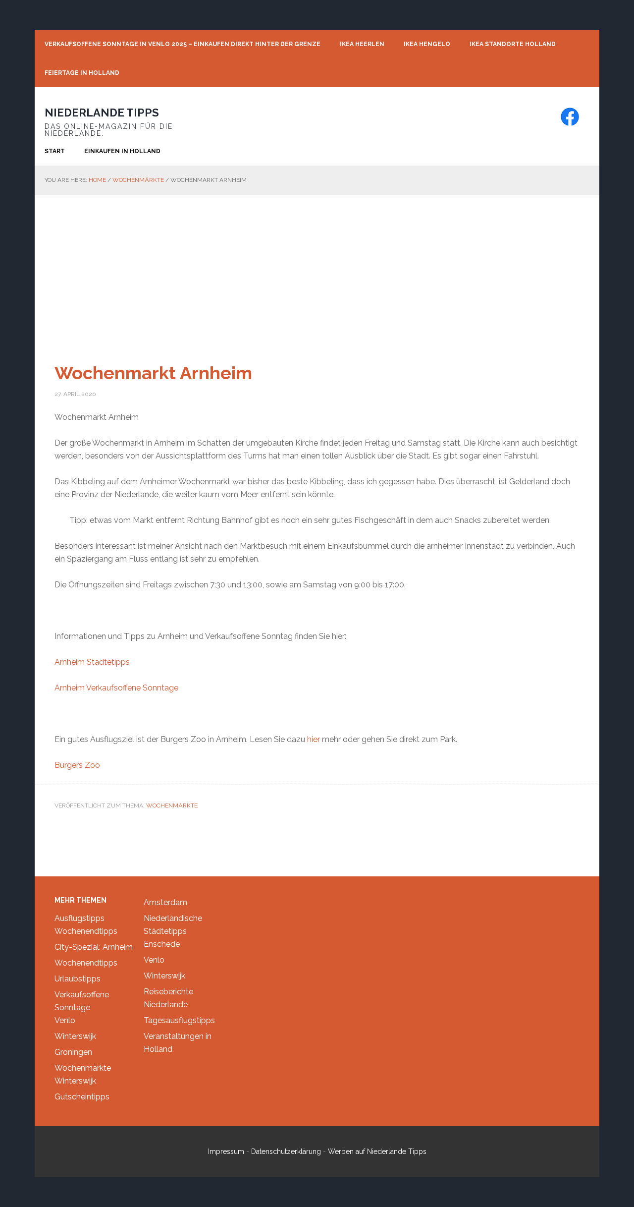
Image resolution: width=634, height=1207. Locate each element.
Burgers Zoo (77, 765)
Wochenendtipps (85, 931)
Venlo (64, 1020)
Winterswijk (75, 1036)
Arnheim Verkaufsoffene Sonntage (116, 687)
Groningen (73, 1052)
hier (314, 739)
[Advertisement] (317, 269)
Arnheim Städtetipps (92, 662)
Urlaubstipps (77, 978)
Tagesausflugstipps (179, 1020)
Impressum (226, 1151)
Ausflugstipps (79, 918)
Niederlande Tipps (102, 112)
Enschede (162, 944)
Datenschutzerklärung (286, 1151)
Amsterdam (165, 902)
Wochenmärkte (172, 805)
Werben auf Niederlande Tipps (377, 1151)
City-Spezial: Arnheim (93, 947)
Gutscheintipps (81, 1096)
